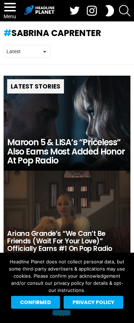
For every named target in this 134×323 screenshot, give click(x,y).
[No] (61, 313)
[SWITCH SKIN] (109, 11)
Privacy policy (93, 302)
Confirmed (35, 302)
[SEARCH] (124, 11)
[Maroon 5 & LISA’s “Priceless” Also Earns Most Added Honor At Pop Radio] (67, 123)
